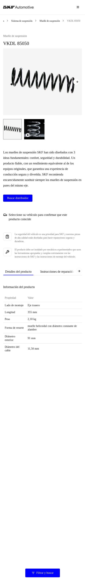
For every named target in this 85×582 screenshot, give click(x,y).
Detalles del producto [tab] (18, 271)
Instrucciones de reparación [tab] (57, 271)
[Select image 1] (12, 129)
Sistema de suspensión (21, 21)
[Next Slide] (76, 82)
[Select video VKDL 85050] (34, 129)
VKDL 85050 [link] (73, 21)
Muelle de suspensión (50, 21)
